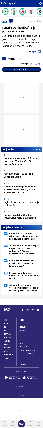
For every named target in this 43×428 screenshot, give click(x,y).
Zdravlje (7, 334)
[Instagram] (33, 310)
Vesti (5, 21)
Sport (6, 324)
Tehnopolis (8, 351)
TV (21, 324)
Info (5, 320)
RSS (21, 361)
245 (5, 261)
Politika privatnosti (28, 354)
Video (22, 320)
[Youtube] (38, 310)
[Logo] (8, 3)
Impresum (23, 347)
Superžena (8, 344)
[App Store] (30, 377)
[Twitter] (28, 310)
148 (5, 285)
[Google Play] (12, 377)
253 (5, 246)
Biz (5, 327)
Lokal (6, 358)
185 (5, 273)
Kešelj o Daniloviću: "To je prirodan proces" (18, 29)
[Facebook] (23, 310)
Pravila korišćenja (27, 350)
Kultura (7, 341)
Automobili (8, 355)
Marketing (24, 343)
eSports (7, 348)
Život (6, 330)
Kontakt (23, 364)
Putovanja (8, 337)
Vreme (22, 330)
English (23, 327)
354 (5, 234)
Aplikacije (24, 357)
